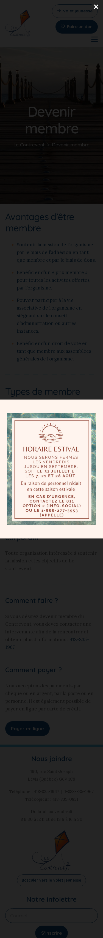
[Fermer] (96, 7)
